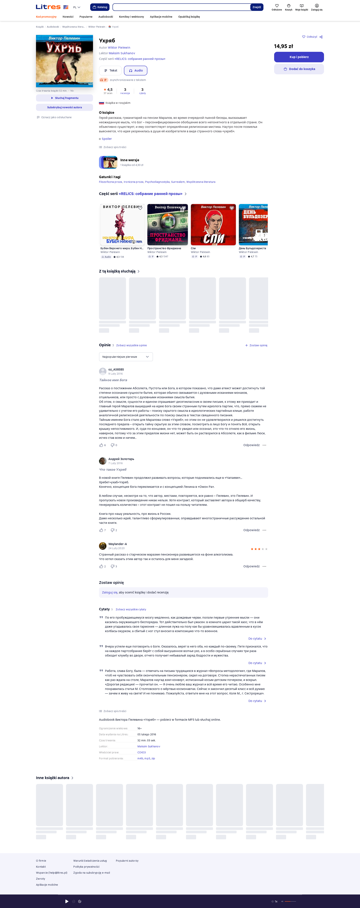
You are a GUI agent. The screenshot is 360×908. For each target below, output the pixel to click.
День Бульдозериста (252, 248)
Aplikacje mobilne (161, 16)
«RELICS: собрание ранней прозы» (140, 59)
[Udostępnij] (322, 37)
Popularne (86, 16)
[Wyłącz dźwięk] (282, 901)
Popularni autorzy (127, 860)
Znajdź (257, 7)
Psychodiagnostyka (157, 182)
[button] (108, 91)
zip (153, 758)
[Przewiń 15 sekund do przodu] (79, 901)
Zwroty (40, 878)
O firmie (41, 860)
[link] (178, 369)
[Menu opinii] (264, 445)
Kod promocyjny (46, 16)
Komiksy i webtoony (131, 16)
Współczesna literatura (201, 182)
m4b (140, 758)
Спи (193, 248)
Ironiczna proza (134, 182)
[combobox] (181, 7)
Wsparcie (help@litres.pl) (51, 872)
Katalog (102, 7)
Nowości (68, 16)
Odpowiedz (251, 445)
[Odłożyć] (140, 208)
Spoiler (107, 139)
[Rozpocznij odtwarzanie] (67, 901)
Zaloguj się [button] (109, 592)
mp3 (147, 758)
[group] (183, 371)
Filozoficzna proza (110, 182)
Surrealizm (178, 182)
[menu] (77, 7)
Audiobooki (105, 16)
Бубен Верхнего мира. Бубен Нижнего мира (122, 248)
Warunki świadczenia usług (90, 860)
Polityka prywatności (86, 866)
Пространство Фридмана (164, 248)
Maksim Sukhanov (148, 746)
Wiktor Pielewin (110, 252)
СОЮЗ (141, 752)
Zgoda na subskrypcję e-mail (91, 872)
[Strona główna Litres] (52, 7)
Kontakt (41, 866)
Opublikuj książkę (189, 16)
